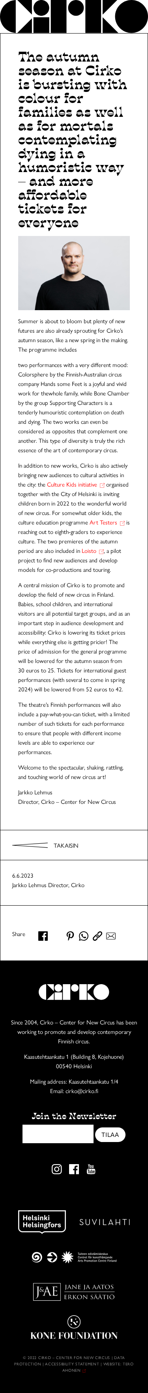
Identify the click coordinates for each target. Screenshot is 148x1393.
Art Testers (103, 522)
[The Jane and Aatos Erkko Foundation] (74, 1292)
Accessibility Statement (73, 1364)
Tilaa (110, 1134)
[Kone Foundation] (74, 1327)
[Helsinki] (42, 1222)
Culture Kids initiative (72, 484)
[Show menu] (131, 16)
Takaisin (66, 845)
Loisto (89, 550)
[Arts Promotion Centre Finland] (74, 1257)
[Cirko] (74, 16)
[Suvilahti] (104, 1222)
